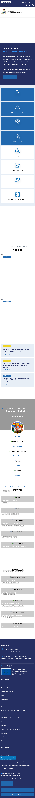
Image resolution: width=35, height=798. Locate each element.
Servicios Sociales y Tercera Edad (10, 729)
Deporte (3, 725)
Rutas (5, 502)
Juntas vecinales (6, 703)
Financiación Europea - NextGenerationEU (13, 710)
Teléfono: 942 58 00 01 (27, 2)
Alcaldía (3, 684)
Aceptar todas (17, 795)
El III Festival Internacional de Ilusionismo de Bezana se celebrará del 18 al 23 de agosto (17, 365)
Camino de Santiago (13, 525)
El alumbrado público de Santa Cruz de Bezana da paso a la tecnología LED (16, 337)
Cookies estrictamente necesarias (11, 773)
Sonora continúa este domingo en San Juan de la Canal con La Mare (16, 350)
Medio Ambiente (6, 737)
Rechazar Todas (17, 790)
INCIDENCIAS (6, 2)
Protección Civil (10, 582)
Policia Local (9, 594)
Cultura (6, 346)
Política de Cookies (7, 769)
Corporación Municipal (7, 691)
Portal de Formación (13, 605)
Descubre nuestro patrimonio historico (14, 546)
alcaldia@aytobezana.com (12, 666)
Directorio (4, 722)
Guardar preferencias (7, 783)
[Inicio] (12, 11)
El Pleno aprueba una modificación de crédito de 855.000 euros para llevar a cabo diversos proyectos (16, 380)
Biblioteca (7, 617)
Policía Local (4, 752)
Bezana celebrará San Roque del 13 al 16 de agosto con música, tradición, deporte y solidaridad (17, 292)
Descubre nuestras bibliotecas (11, 626)
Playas (5, 490)
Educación (4, 733)
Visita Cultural (9, 537)
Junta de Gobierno (6, 688)
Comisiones (4, 699)
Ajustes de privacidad (8, 758)
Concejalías (4, 706)
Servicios (10, 77)
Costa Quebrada (11, 513)
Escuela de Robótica (13, 571)
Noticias (7, 256)
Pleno (3, 695)
